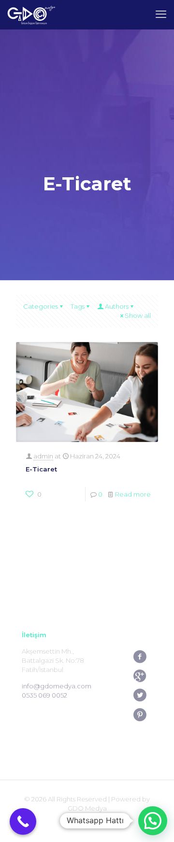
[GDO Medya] (31, 14)
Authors (117, 306)
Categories (40, 306)
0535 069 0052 (44, 695)
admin (43, 456)
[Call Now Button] (23, 821)
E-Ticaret (41, 469)
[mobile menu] (161, 14)
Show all (138, 315)
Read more (133, 494)
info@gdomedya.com (56, 686)
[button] (152, 820)
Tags (78, 306)
